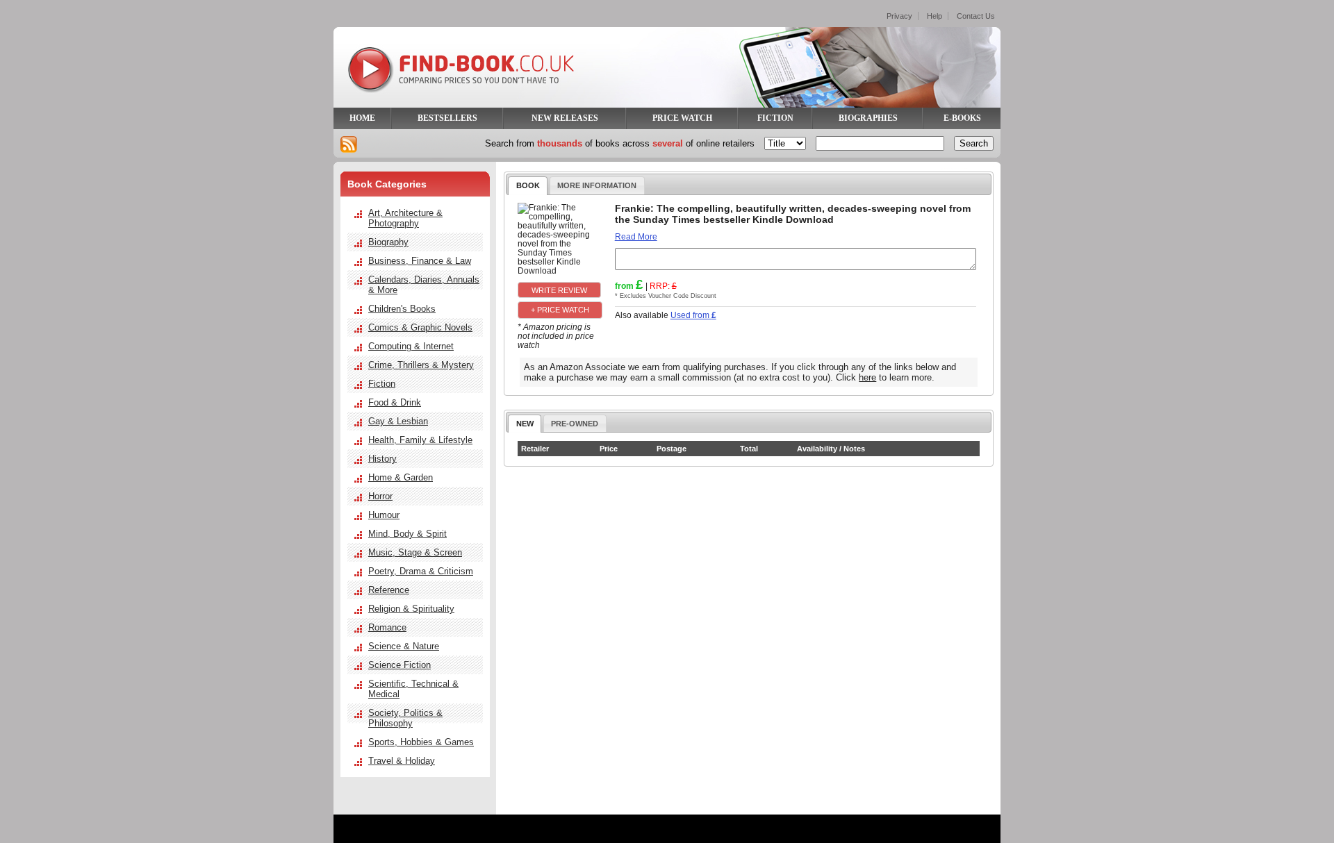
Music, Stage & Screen (415, 552)
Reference (388, 590)
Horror (380, 496)
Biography (388, 242)
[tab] (527, 185)
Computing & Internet (411, 346)
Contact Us (976, 16)
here (867, 377)
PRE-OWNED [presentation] (574, 423)
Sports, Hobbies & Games (421, 742)
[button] (559, 289)
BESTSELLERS (447, 118)
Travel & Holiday (401, 761)
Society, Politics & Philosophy (405, 718)
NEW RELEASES (565, 118)
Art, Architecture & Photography (405, 218)
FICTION (775, 118)
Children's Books (402, 308)
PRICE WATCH (682, 118)
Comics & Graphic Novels (420, 327)
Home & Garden (400, 477)
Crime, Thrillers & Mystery (421, 365)
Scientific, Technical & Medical (413, 688)
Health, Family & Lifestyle (420, 440)
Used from (693, 314)
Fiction (381, 383)
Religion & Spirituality (411, 608)
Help (934, 16)
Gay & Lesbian (398, 421)
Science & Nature (403, 646)
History (382, 458)
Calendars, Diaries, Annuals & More (423, 284)
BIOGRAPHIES (868, 118)
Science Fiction (399, 665)
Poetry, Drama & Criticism (420, 571)
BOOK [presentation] (528, 185)
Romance (387, 627)
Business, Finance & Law (419, 261)
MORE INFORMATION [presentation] (596, 185)
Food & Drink (394, 402)
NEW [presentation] (525, 423)
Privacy (899, 16)
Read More (636, 236)
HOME (362, 118)
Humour (384, 515)
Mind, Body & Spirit (407, 533)
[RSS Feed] (348, 144)
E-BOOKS (962, 118)
